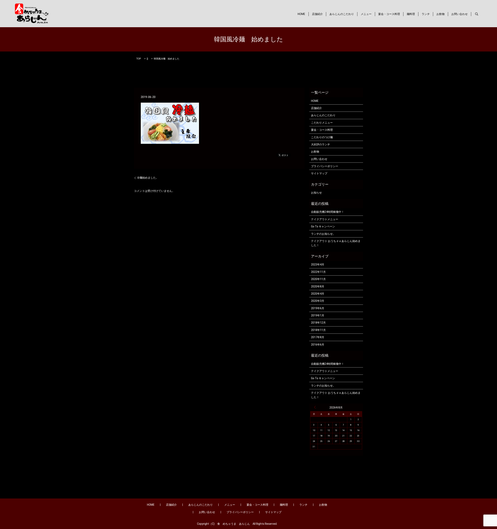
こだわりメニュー (322, 122)
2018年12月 (318, 322)
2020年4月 (317, 293)
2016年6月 (317, 344)
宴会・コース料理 (389, 14)
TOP (138, 58)
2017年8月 (317, 337)
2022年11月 (318, 271)
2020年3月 (317, 300)
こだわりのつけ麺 (322, 137)
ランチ (426, 14)
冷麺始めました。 (148, 177)
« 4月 (315, 407)
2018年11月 (318, 330)
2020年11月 (318, 279)
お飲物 (440, 14)
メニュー (366, 14)
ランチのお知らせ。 (323, 233)
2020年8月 (317, 286)
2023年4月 (317, 264)
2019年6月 (317, 308)
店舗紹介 (317, 14)
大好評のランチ (320, 144)
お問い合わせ (459, 14)
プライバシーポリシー (324, 166)
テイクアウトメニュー (324, 219)
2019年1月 (317, 315)
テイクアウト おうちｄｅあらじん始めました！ (336, 243)
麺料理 (411, 14)
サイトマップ (319, 173)
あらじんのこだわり (341, 14)
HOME (301, 14)
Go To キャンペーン (323, 226)
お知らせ (316, 192)
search (476, 14)
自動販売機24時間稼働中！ (327, 211)
